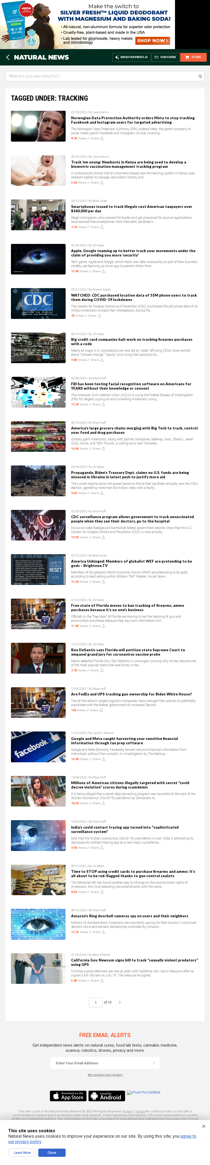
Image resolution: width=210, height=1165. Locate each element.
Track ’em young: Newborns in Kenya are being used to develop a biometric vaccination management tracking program (128, 164)
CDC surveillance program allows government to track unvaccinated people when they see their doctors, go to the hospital (132, 519)
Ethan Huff (99, 378)
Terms (140, 1111)
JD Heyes (98, 245)
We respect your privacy (105, 1075)
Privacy (128, 1111)
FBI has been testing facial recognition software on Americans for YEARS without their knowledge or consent (131, 386)
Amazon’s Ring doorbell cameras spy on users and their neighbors (129, 916)
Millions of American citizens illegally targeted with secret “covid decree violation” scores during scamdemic (130, 785)
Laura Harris (100, 112)
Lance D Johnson (103, 732)
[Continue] (154, 1063)
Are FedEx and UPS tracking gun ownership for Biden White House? (131, 694)
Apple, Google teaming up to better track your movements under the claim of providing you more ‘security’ (133, 253)
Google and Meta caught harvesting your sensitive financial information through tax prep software (124, 740)
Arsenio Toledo (101, 289)
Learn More (22, 1153)
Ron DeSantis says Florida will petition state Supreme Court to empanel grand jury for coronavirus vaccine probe (128, 652)
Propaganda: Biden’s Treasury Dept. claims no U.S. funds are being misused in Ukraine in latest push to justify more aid (130, 474)
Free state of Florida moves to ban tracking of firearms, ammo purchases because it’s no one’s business (127, 607)
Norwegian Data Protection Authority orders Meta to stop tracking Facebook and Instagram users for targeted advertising (133, 120)
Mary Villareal (101, 954)
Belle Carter (99, 200)
